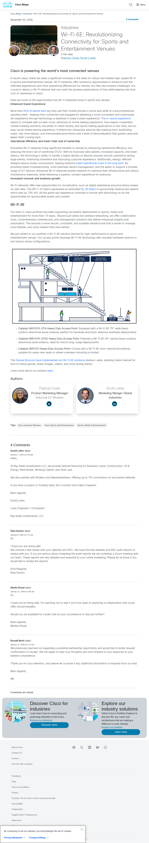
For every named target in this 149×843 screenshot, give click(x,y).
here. (50, 371)
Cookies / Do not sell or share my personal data (33, 798)
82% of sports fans (34, 111)
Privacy (15, 792)
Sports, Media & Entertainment (92, 425)
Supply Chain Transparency (24, 815)
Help (14, 781)
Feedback (16, 776)
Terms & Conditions (21, 787)
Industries (27, 14)
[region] (43, 834)
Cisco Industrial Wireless (29, 425)
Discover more (49, 725)
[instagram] (105, 747)
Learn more (121, 732)
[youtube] (97, 747)
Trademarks (17, 809)
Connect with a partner (22, 764)
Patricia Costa (70, 58)
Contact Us (17, 753)
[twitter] (81, 747)
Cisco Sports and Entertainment (59, 425)
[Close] (81, 829)
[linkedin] (89, 747)
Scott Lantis (88, 58)
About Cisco (17, 747)
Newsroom (17, 820)
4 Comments (132, 20)
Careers (15, 758)
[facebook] (73, 747)
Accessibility (17, 803)
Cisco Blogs (22, 4)
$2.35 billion (88, 189)
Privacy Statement (13, 837)
